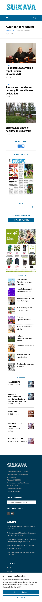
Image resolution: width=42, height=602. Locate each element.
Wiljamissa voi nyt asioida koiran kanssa (21, 552)
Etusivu (9, 568)
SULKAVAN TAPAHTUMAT (21, 220)
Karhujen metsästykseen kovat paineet (24, 338)
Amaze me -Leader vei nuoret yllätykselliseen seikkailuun (19, 90)
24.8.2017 (8, 97)
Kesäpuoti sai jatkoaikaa (25, 345)
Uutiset (8, 65)
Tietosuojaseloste (13, 491)
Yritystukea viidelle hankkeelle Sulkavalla (18, 129)
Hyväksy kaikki (21, 592)
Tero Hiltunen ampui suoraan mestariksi (21, 526)
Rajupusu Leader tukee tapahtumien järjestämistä (19, 71)
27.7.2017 (8, 134)
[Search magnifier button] (32, 207)
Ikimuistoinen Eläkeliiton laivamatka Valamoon (24, 282)
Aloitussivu (10, 31)
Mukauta (21, 597)
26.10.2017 (9, 77)
